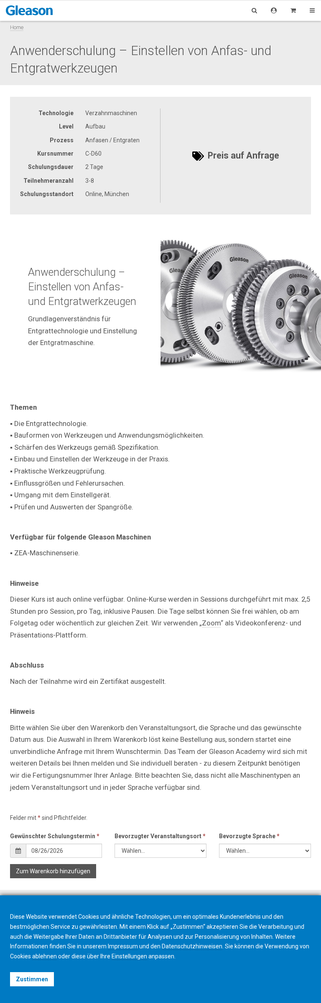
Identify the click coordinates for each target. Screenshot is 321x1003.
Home (16, 27)
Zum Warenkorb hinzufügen (53, 871)
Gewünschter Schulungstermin (54, 836)
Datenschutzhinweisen (192, 946)
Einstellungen (129, 956)
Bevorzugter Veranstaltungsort (160, 836)
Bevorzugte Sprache (249, 836)
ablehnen (44, 956)
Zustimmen (32, 979)
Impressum (123, 946)
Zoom (211, 623)
